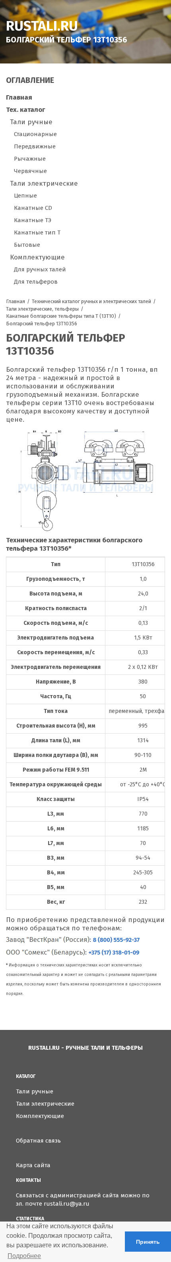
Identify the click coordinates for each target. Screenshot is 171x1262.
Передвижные (35, 146)
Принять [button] (148, 1242)
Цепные (25, 195)
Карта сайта (33, 1165)
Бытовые (27, 244)
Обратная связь (38, 1140)
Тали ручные (31, 122)
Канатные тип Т (37, 232)
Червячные (30, 171)
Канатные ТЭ (32, 220)
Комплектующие (37, 257)
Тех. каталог (25, 110)
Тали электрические (44, 183)
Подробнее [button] (24, 1255)
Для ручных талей (40, 269)
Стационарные (35, 134)
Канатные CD (33, 207)
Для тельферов (36, 281)
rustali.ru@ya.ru (66, 1203)
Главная (19, 97)
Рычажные (30, 158)
